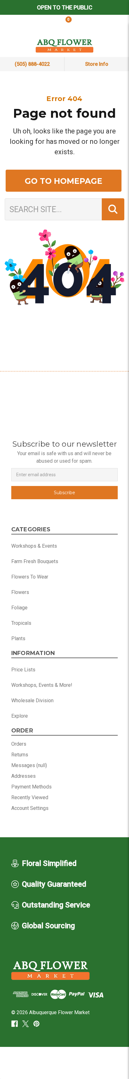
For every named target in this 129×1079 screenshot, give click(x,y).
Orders (18, 744)
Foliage (19, 608)
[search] (21, 25)
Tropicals (21, 623)
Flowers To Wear (29, 577)
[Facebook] (14, 1023)
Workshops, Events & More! (41, 685)
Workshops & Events (34, 546)
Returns (19, 755)
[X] (25, 1023)
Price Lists (23, 670)
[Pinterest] (36, 1023)
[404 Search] (113, 209)
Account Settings (30, 808)
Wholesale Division (32, 700)
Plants (18, 638)
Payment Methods (31, 787)
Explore (19, 716)
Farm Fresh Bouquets (34, 561)
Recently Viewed (29, 797)
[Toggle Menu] (107, 25)
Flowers (20, 592)
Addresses (23, 776)
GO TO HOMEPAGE (63, 181)
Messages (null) (29, 765)
